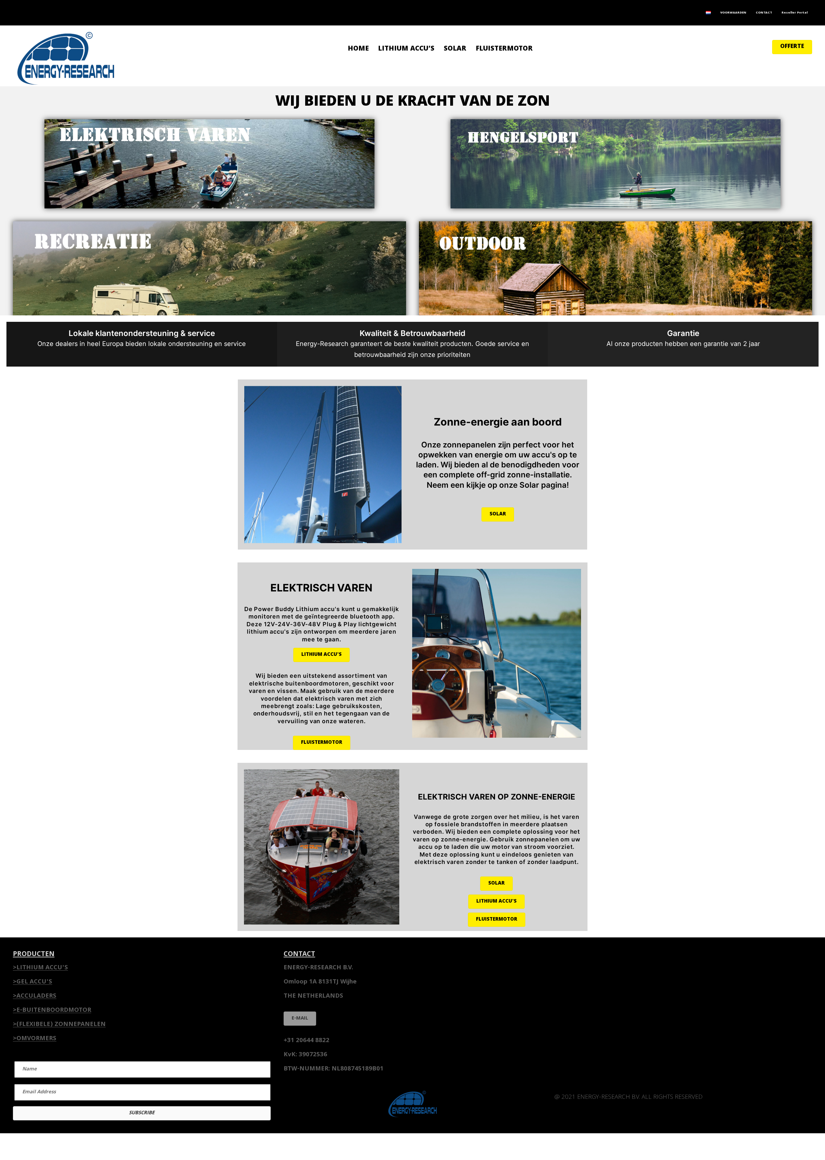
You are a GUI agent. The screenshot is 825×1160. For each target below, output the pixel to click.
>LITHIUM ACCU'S (40, 968)
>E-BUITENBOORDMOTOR (52, 1010)
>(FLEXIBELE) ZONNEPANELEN (59, 1025)
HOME (358, 49)
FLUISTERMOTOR (504, 49)
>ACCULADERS (34, 996)
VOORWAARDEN (733, 12)
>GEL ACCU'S (32, 982)
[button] (792, 47)
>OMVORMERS (34, 1039)
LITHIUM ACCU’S (406, 49)
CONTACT (764, 12)
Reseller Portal (794, 12)
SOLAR (455, 49)
